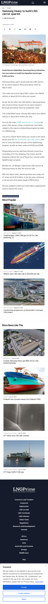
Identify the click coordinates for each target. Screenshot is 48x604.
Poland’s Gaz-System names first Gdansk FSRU (22, 399)
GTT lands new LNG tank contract (16, 436)
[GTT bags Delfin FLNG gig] (24, 453)
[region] (24, 583)
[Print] (30, 29)
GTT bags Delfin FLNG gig (13, 472)
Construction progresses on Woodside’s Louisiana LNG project (23, 311)
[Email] (25, 29)
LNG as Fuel (7, 233)
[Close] (45, 565)
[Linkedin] (20, 29)
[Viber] (35, 29)
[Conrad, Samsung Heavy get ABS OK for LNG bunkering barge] (24, 342)
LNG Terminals (8, 271)
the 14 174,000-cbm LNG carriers (27, 140)
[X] (9, 29)
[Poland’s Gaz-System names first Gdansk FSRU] (24, 381)
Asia (3, 8)
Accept (24, 587)
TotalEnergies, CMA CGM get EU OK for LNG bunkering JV (21, 236)
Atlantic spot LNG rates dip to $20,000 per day (22, 274)
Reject (24, 599)
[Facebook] (4, 29)
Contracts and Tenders (10, 433)
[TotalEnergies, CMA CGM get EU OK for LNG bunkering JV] (24, 217)
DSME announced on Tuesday (28, 122)
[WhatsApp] (15, 29)
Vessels (9, 8)
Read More (39, 582)
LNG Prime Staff (9, 18)
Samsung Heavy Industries (10, 196)
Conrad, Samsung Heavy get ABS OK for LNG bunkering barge (20, 362)
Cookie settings (24, 593)
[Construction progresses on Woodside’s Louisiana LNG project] (24, 291)
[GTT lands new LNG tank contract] (24, 417)
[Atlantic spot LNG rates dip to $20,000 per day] (24, 255)
